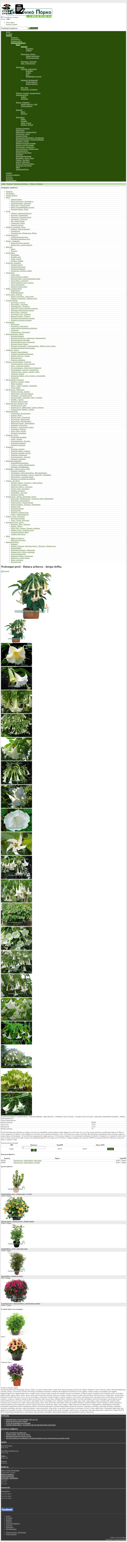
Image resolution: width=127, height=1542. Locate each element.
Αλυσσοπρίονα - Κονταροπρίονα (20, 413)
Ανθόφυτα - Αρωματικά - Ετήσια (15, 227)
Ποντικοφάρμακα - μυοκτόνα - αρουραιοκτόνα (24, 370)
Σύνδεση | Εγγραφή (11, 24)
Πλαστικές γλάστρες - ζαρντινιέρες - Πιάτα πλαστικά (26, 483)
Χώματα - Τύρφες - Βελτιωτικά (15, 516)
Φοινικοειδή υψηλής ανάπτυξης (20, 243)
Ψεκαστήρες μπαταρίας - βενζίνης (21, 453)
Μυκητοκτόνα (15, 324)
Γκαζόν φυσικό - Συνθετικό (14, 294)
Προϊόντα (10, 184)
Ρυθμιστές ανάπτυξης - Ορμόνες (20, 356)
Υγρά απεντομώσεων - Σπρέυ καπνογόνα (23, 364)
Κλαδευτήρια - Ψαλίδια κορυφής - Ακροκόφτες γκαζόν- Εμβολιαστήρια (32, 499)
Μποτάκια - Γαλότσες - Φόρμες (20, 382)
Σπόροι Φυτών (10, 273)
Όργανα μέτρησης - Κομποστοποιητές (22, 502)
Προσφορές (9, 191)
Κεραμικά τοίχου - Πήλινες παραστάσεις (23, 552)
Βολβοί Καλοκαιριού (17, 292)
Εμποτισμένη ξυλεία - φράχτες (15, 522)
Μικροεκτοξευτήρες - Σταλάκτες (21, 316)
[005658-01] (16, 1091)
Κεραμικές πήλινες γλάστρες (19, 485)
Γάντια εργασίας (15, 388)
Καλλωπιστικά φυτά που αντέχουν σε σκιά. (18, 1436)
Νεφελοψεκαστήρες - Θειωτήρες (21, 441)
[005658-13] (16, 926)
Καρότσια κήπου (16, 510)
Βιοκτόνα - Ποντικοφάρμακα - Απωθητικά (18, 362)
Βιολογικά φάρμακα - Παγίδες (15, 334)
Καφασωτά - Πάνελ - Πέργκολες (20, 524)
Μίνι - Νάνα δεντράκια (17, 221)
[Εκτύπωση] (5, 571)
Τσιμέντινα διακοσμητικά (18, 554)
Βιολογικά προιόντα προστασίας (20, 340)
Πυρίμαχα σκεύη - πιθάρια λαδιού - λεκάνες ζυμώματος (27, 407)
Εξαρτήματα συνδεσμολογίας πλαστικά (22, 310)
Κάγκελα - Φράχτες (17, 526)
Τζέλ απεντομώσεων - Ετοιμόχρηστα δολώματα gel (26, 368)
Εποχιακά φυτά (15, 231)
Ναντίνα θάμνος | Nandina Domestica (12, 1276)
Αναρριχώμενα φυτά (12, 235)
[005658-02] (16, 713)
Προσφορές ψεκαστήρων (18, 459)
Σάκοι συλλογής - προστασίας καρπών (22, 477)
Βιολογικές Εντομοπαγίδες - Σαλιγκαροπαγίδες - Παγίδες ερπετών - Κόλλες (33, 346)
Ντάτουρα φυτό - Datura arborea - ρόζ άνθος (27, 1162)
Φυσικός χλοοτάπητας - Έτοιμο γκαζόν (22, 296)
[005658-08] (16, 807)
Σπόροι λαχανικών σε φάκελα (19, 277)
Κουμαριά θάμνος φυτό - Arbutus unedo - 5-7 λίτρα (16, 1194)
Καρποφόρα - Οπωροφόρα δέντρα (21, 217)
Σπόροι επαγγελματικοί (18, 285)
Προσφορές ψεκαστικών (18, 445)
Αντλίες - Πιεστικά (16, 439)
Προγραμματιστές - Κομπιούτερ (20, 306)
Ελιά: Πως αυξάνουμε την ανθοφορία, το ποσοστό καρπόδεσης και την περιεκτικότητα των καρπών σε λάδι (37, 1438)
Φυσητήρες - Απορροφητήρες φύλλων (22, 427)
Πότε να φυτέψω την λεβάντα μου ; (16, 1433)
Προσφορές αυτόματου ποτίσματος (21, 320)
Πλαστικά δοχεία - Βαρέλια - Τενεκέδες (22, 409)
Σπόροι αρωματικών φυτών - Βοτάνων (22, 283)
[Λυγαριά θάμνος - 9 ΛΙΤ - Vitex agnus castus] (16, 1247)
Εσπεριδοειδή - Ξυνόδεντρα (19, 219)
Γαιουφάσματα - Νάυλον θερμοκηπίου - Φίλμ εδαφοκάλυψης (29, 473)
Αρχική (3, 184)
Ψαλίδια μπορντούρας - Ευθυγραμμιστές (23, 423)
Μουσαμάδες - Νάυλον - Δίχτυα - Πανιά (18, 469)
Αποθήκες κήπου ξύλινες (18, 534)
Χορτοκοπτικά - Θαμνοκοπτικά (20, 419)
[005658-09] (16, 831)
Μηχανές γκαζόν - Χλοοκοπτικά (20, 417)
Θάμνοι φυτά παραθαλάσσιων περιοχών (22, 207)
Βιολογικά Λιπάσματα (17, 336)
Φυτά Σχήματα (10, 253)
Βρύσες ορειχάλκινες (17, 560)
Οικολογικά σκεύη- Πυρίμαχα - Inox (17, 403)
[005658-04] (16, 736)
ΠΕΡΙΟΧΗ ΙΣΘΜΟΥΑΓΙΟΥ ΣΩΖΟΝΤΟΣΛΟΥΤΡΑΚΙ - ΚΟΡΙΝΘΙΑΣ (9, 1476)
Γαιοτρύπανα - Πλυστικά (18, 429)
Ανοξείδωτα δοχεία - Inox (18, 405)
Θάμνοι (33, 184)
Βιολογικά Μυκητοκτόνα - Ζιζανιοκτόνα (23, 342)
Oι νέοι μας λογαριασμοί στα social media (18, 1423)
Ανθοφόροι (39, 184)
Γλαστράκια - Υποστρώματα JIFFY (21, 395)
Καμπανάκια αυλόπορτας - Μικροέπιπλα (23, 550)
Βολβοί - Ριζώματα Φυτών (14, 289)
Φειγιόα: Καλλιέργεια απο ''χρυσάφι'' (17, 1421)
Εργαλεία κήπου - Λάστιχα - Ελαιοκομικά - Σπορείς (21, 497)
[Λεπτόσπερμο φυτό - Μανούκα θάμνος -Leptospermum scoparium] (16, 1302)
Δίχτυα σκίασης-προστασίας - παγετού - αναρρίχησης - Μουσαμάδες (31, 475)
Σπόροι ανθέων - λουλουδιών (19, 281)
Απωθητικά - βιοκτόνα (17, 374)
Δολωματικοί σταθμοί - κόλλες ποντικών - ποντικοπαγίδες (28, 376)
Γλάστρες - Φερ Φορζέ (13, 481)
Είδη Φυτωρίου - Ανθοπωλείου (15, 390)
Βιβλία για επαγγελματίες (18, 540)
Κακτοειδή (9, 247)
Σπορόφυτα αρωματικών (18, 269)
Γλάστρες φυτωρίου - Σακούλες (20, 392)
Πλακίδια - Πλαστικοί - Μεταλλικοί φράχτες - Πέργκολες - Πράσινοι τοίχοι (33, 546)
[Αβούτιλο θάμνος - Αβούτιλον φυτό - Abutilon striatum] (16, 1219)
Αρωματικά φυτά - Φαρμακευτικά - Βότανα (24, 233)
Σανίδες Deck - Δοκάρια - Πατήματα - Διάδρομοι (25, 528)
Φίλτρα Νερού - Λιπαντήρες (19, 312)
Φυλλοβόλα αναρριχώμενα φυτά (20, 239)
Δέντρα (8, 211)
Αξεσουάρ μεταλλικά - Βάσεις (20, 532)
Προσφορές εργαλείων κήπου (19, 512)
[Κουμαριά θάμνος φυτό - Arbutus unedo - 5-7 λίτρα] (16, 1192)
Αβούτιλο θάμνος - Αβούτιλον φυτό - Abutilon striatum (17, 1221)
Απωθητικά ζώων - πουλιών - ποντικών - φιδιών (25, 372)
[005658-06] (16, 665)
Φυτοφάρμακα (10, 322)
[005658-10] (16, 855)
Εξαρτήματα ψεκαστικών (18, 443)
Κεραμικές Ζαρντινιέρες (18, 491)
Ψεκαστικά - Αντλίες (12, 435)
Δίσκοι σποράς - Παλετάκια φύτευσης (22, 394)
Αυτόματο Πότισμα (11, 300)
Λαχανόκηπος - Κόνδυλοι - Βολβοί (21, 271)
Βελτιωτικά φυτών (16, 358)
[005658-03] (16, 1115)
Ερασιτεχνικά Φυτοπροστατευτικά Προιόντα (24, 328)
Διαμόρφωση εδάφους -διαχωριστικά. (22, 556)
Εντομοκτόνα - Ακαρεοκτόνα (19, 326)
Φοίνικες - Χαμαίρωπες (13, 241)
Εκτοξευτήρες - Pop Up (18, 302)
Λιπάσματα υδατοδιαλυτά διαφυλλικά (22, 354)
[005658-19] (16, 1067)
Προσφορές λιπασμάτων (18, 360)
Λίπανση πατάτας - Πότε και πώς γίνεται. (18, 1434)
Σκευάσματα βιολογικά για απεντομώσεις (23, 348)
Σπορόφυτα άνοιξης (17, 265)
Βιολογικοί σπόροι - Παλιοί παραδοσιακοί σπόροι (25, 279)
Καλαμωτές (14, 544)
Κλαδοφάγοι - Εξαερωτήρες (19, 425)
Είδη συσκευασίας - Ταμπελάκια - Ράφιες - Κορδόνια (26, 397)
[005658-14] (16, 949)
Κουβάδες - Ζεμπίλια (17, 399)
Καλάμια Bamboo (16, 548)
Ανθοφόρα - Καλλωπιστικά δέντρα (21, 213)
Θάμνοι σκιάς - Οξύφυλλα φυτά (20, 205)
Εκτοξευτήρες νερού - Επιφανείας (21, 314)
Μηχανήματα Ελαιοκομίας (13, 461)
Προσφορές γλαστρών (17, 495)
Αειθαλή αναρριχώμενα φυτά (19, 237)
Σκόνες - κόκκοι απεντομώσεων (20, 366)
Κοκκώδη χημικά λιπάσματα (19, 352)
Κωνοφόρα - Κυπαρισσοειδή (19, 215)
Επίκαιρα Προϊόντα (11, 195)
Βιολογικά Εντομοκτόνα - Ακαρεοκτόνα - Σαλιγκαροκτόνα (28, 338)
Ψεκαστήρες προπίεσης (18, 449)
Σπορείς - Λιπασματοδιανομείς (20, 514)
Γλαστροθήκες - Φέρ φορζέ (19, 493)
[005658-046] (16, 642)
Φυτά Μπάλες (15, 255)
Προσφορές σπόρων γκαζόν (19, 287)
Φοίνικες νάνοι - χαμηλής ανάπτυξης (21, 245)
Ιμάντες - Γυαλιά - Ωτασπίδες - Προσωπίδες (24, 386)
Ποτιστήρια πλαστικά (17, 508)
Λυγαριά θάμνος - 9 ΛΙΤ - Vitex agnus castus (14, 1249)
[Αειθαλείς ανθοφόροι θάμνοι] (16, 1386)
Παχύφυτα (14, 251)
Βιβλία (8, 536)
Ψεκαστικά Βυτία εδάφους (19, 437)
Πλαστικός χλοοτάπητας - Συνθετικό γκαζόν (24, 298)
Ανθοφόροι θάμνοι (16, 199)
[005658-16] (16, 997)
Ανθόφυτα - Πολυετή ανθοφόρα (20, 229)
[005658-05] (16, 760)
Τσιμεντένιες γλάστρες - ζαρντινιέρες (22, 487)
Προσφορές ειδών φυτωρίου (19, 401)
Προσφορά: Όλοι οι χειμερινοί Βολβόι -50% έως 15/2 (22, 1419)
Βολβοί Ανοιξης (15, 290)
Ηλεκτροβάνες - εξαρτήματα (19, 304)
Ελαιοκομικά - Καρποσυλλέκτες (20, 500)
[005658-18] (16, 1044)
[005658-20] (16, 689)
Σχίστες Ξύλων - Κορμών (18, 431)
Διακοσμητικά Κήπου (12, 542)
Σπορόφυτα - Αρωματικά (13, 263)
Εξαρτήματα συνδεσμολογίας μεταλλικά (22, 318)
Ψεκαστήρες (9, 447)
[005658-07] (16, 784)
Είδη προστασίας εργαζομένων (15, 380)
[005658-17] (16, 1020)
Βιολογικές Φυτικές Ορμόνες (19, 344)
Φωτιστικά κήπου (16, 562)
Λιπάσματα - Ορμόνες (12, 350)
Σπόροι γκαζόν (15, 275)
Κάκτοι (13, 249)
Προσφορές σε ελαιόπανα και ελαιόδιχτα (23, 479)
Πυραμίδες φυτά (16, 257)
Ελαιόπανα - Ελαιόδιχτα (18, 471)
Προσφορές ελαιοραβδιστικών (20, 467)
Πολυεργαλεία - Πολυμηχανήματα (21, 421)
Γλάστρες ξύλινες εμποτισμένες (20, 489)
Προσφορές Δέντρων (17, 225)
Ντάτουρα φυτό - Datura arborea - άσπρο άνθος (28, 1160)
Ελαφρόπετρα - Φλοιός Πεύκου (20, 558)
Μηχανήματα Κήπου (12, 411)
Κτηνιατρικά (14, 378)
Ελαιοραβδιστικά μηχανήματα (19, 463)
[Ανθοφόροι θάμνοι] (16, 1360)
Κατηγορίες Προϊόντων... (21, 184)
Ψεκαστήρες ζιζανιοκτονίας (19, 455)
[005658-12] (16, 902)
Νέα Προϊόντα (10, 193)
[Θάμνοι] (16, 1335)
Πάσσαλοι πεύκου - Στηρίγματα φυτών (22, 530)
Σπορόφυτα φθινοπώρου (18, 267)
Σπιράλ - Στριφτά (16, 259)
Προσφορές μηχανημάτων (18, 433)
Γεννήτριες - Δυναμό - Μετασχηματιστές (23, 465)
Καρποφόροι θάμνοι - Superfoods (21, 203)
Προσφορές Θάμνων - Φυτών (19, 209)
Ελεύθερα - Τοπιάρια (17, 261)
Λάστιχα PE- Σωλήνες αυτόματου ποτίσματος (24, 308)
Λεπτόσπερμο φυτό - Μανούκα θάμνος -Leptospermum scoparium (20, 1303)
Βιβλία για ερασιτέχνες (17, 538)
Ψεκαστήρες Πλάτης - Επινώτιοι (20, 451)
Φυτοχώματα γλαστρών (18, 518)
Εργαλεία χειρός (15, 506)
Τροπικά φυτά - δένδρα (18, 223)
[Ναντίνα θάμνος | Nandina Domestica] (16, 1274)
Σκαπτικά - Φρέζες (16, 415)
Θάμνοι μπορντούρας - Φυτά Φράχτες (22, 201)
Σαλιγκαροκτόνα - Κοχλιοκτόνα (20, 332)
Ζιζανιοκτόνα (15, 330)
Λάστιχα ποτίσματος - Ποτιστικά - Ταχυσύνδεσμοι (25, 504)
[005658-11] (16, 878)
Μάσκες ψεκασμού (16, 384)
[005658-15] (16, 973)
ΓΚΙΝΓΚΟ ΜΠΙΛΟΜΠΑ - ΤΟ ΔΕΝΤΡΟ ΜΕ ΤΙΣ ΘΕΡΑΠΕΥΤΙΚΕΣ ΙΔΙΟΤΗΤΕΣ (31, 1425)
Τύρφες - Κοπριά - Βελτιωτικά (20, 520)
